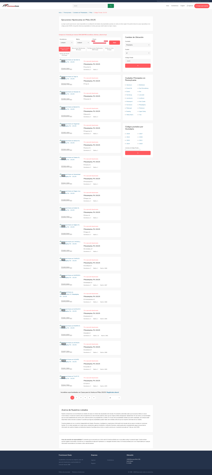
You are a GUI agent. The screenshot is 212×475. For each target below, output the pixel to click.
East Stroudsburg (143, 88)
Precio (94, 39)
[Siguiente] (94, 398)
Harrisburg (129, 95)
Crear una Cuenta (202, 6)
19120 (140, 143)
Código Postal (129, 57)
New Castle (142, 101)
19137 (140, 134)
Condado (127, 41)
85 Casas (78, 49)
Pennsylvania (67, 12)
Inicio (167, 6)
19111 (140, 140)
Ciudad (127, 49)
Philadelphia (142, 105)
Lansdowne (129, 98)
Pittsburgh (129, 108)
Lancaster (141, 95)
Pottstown (142, 108)
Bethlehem (142, 85)
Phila (90, 12)
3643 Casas (65, 49)
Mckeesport (129, 101)
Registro (93, 463)
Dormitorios (63, 39)
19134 (128, 143)
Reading (128, 111)
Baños (78, 39)
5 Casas (109, 49)
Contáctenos (174, 6)
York (140, 115)
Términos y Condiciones (78, 472)
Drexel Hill (129, 88)
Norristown (129, 105)
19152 (128, 140)
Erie (140, 91)
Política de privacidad (64, 472)
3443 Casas (95, 49)
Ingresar (190, 6)
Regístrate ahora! (113, 392)
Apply (114, 42)
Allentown (129, 85)
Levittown (141, 98)
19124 (128, 137)
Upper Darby (142, 111)
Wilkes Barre (129, 115)
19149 (128, 134)
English (183, 6)
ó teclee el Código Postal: (132, 148)
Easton (128, 91)
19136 (140, 137)
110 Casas (64, 54)
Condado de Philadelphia (80, 12)
